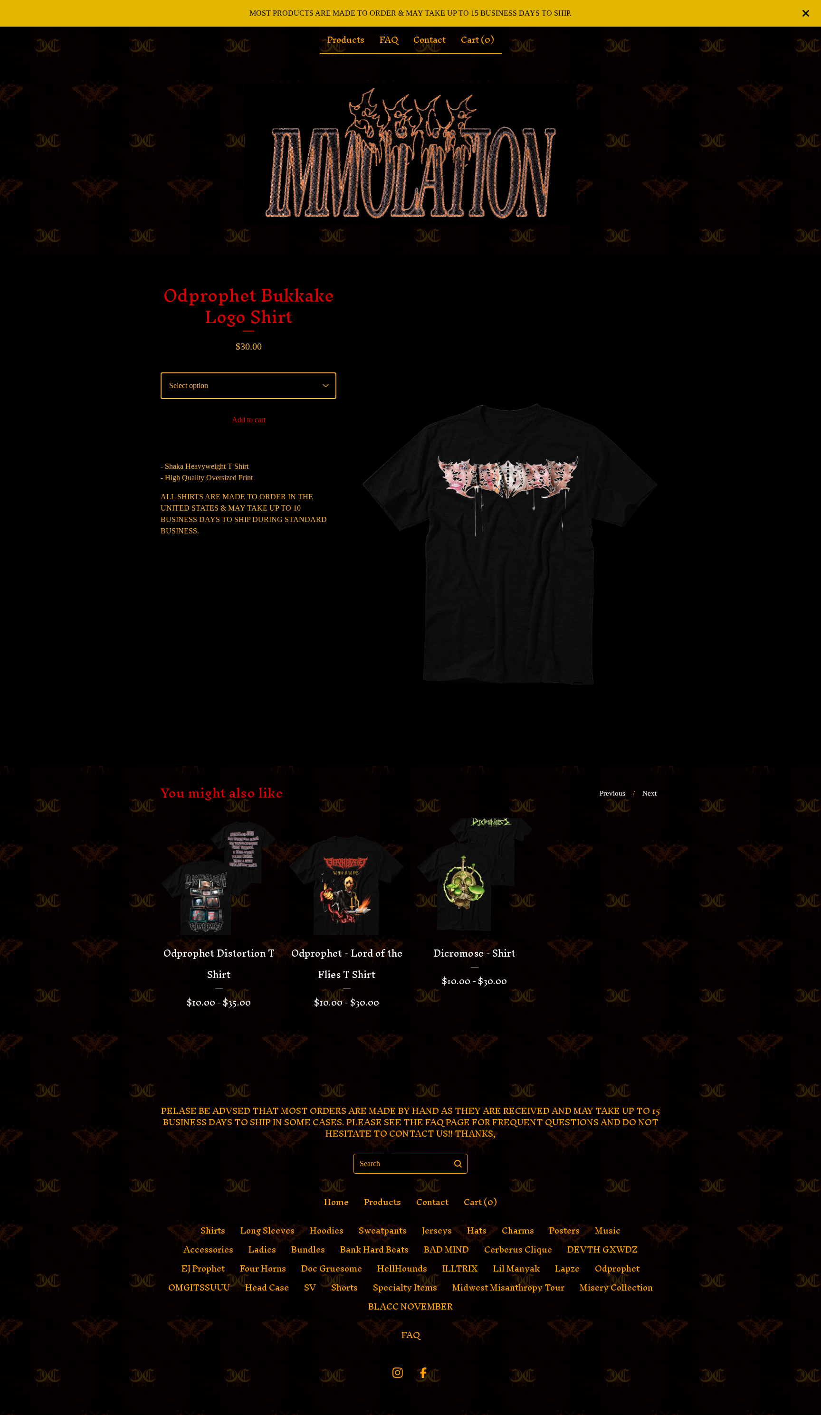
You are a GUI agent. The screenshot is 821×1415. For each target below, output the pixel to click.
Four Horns (263, 1268)
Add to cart (249, 420)
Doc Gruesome (331, 1268)
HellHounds (402, 1268)
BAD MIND (446, 1249)
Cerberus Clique (518, 1249)
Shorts (344, 1287)
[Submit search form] (458, 1163)
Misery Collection (616, 1287)
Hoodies (327, 1230)
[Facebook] (423, 1373)
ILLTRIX (460, 1268)
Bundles (308, 1249)
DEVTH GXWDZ (602, 1249)
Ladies (262, 1249)
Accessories (208, 1249)
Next (649, 793)
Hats (477, 1230)
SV (310, 1287)
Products (345, 39)
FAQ (389, 39)
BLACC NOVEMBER (410, 1306)
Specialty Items (405, 1287)
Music (608, 1230)
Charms (518, 1230)
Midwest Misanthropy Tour (508, 1287)
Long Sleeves (267, 1230)
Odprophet (617, 1268)
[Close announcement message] (805, 13)
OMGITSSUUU (199, 1287)
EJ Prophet (203, 1268)
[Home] (411, 154)
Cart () (477, 39)
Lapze (567, 1268)
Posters (564, 1230)
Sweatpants (383, 1230)
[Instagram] (397, 1373)
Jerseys (437, 1230)
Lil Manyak (516, 1268)
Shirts (212, 1230)
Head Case (267, 1287)
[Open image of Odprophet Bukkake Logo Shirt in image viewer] (510, 510)
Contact (429, 39)
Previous (612, 793)
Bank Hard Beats (374, 1249)
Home (336, 1202)
